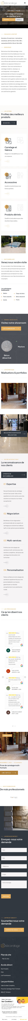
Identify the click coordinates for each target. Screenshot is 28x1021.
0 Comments (18, 762)
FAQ (2, 972)
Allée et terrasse (5, 992)
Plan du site (5, 959)
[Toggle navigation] (25, 3)
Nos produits (4, 969)
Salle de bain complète (8, 985)
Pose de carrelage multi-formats (13, 388)
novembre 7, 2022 (6, 762)
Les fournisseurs (6, 975)
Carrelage (7, 393)
